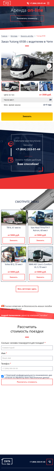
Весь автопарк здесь (27, 289)
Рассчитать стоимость (27, 18)
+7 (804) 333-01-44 (37, 3)
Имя (3, 353)
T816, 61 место (14, 227)
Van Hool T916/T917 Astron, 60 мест (40, 229)
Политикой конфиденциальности (20, 375)
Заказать (27, 116)
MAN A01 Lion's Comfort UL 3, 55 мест (40, 266)
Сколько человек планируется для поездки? (23, 342)
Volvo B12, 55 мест (13, 264)
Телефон (5, 363)
